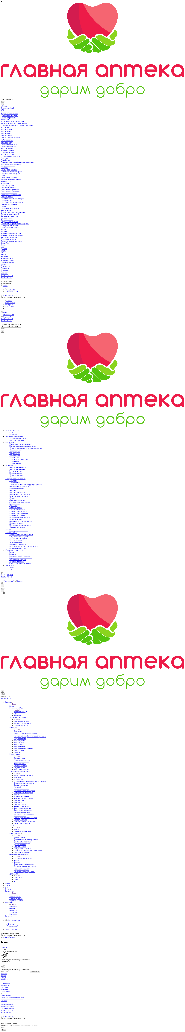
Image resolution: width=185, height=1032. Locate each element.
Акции (3, 976)
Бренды (3, 978)
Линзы (16, 829)
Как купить (13, 895)
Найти (4, 1030)
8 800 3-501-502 (7, 276)
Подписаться (35, 972)
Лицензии (4, 987)
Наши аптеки (6, 995)
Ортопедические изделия (23, 858)
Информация (5, 991)
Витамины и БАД (20, 712)
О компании (5, 983)
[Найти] (2, 103)
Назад (14, 704)
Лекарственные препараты (23, 775)
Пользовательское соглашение (12, 999)
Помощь (4, 1001)
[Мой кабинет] (2, 583)
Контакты (4, 989)
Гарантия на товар (7, 1008)
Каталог (12, 706)
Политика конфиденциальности (12, 997)
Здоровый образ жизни (22, 721)
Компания (13, 906)
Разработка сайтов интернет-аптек (25, 1026)
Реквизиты (5, 985)
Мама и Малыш (19, 837)
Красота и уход (19, 758)
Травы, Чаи (18, 877)
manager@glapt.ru (8, 295)
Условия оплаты (7, 1005)
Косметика (18, 731)
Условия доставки (7, 1006)
